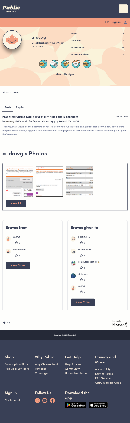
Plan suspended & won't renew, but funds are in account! (40, 117)
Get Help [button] (73, 357)
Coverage (41, 373)
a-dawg (10, 121)
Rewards (40, 369)
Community (72, 369)
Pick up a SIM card (17, 369)
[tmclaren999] (17, 253)
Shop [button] (9, 357)
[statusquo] (81, 278)
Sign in (116, 22)
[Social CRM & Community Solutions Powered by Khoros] (120, 324)
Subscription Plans (16, 364)
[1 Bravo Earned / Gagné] (65, 64)
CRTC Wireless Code (108, 382)
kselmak (63, 121)
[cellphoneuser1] (83, 253)
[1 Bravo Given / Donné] (87, 64)
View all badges (65, 74)
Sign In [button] (11, 392)
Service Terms (104, 374)
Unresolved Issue (76, 373)
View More (18, 265)
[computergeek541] (87, 265)
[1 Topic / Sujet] (76, 64)
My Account (12, 400)
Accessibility (102, 369)
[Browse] (7, 22)
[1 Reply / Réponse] (54, 64)
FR (107, 22)
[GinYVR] (14, 241)
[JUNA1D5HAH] (82, 241)
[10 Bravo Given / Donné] (43, 64)
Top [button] (8, 323)
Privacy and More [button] (105, 359)
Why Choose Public (47, 364)
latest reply (49, 121)
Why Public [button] (44, 357)
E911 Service (102, 378)
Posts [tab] (8, 107)
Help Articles (73, 364)
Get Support (35, 121)
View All (16, 203)
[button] (19, 181)
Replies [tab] (20, 107)
